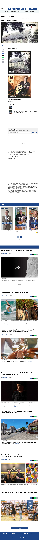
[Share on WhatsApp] (3, 57)
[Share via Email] (3, 59)
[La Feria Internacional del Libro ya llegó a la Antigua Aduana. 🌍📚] (21, 218)
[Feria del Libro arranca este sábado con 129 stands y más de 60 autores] (19, 510)
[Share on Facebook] (3, 53)
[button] (33, 9)
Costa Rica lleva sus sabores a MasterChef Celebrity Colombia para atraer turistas (16, 373)
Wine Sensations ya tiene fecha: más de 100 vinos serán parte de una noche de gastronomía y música (17, 330)
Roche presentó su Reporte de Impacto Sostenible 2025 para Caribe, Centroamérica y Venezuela (6, 232)
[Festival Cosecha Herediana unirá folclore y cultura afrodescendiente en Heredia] (19, 429)
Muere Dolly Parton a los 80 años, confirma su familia (17, 250)
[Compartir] (3, 62)
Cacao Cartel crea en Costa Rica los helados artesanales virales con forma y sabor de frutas (18, 455)
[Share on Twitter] (3, 55)
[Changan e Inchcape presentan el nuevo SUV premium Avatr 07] (10, 107)
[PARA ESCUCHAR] (19, 32)
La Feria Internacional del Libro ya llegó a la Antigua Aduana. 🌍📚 (21, 231)
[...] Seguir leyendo (5, 281)
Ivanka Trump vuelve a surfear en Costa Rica (14, 292)
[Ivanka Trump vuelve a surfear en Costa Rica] (19, 309)
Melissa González (4, 253)
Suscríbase (33, 533)
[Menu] (2, 9)
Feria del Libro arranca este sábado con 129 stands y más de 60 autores (19, 493)
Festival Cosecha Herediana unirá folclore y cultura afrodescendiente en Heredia (16, 411)
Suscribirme (34, 132)
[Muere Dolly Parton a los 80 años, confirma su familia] (19, 267)
